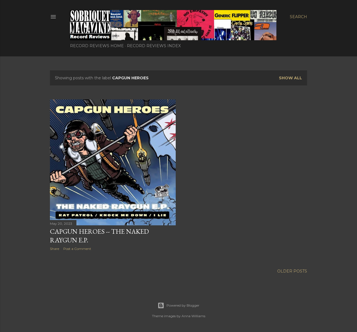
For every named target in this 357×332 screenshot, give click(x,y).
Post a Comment (77, 249)
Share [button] (54, 249)
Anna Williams (193, 316)
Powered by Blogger (183, 305)
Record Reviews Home (97, 45)
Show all (290, 77)
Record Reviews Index (154, 45)
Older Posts (292, 271)
